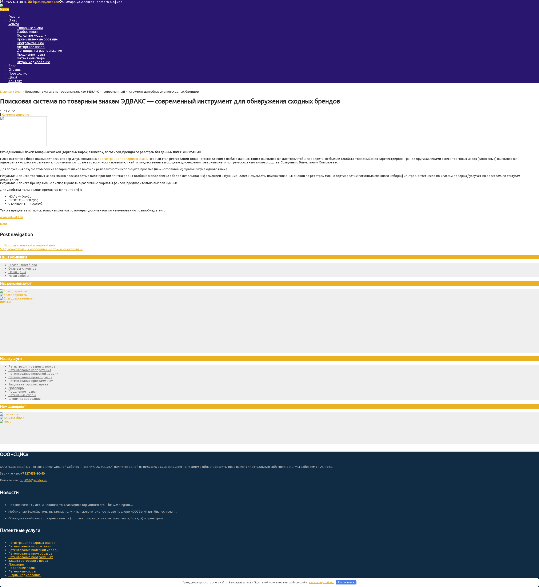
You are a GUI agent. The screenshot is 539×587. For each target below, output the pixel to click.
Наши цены (17, 272)
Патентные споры (31, 58)
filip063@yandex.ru (45, 2)
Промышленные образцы (37, 39)
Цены (12, 77)
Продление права (31, 54)
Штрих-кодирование (33, 62)
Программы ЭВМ (30, 43)
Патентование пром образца (30, 377)
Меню (4, 9)
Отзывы (14, 69)
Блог (12, 66)
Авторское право (31, 47)
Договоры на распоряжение (39, 50)
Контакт (15, 81)
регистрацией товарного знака (123, 158)
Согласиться (346, 582)
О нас (12, 20)
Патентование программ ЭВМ (30, 380)
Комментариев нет (16, 114)
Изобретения (27, 31)
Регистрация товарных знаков (31, 366)
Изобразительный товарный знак (28, 245)
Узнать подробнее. (321, 582)
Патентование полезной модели (33, 373)
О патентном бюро (22, 265)
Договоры (16, 388)
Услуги (13, 24)
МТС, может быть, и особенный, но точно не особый (41, 249)
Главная (14, 16)
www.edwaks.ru (11, 217)
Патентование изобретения (29, 370)
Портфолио (17, 73)
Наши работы (18, 275)
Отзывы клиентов (22, 268)
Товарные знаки (30, 28)
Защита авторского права (28, 384)
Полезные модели (31, 35)
